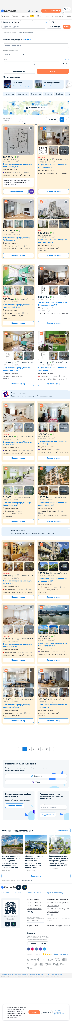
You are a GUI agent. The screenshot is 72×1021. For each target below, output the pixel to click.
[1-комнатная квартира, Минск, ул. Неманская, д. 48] (18, 642)
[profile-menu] (63, 13)
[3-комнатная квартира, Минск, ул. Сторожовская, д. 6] (53, 642)
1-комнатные (9, 94)
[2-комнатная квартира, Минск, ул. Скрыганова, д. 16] (18, 494)
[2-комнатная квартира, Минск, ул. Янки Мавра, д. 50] (53, 358)
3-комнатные (36, 94)
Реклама (18, 998)
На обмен (59, 94)
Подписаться (48, 920)
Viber (37, 888)
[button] (18, 140)
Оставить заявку (15, 911)
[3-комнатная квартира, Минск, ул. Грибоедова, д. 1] (18, 228)
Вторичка (16, 86)
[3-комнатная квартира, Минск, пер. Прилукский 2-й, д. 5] (18, 295)
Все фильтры (55, 27)
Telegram (38, 882)
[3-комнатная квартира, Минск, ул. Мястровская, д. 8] (53, 228)
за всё (46, 22)
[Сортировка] (21, 119)
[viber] (31, 191)
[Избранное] (33, 11)
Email (43, 910)
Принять (34, 1012)
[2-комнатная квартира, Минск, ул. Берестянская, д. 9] (53, 494)
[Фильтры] (29, 11)
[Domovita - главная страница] (8, 10)
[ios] (18, 993)
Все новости (63, 936)
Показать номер (16, 191)
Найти (66, 27)
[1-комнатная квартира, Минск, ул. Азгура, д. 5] (18, 579)
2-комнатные (22, 94)
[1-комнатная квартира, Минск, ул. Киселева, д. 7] (53, 431)
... (42, 769)
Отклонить (47, 1012)
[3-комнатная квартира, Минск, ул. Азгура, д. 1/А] (18, 431)
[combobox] (3, 27)
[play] (24, 993)
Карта (53, 119)
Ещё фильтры (19, 71)
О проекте (5, 998)
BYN (52, 22)
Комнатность (8, 22)
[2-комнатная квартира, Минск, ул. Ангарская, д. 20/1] (53, 579)
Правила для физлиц (55, 998)
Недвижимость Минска (9, 32)
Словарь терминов (34, 998)
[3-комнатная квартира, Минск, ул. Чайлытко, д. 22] (53, 704)
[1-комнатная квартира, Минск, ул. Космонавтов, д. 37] (18, 159)
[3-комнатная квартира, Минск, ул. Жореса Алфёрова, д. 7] (18, 704)
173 (47, 769)
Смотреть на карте (37, 108)
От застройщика (25, 86)
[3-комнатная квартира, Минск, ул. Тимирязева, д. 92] (18, 358)
